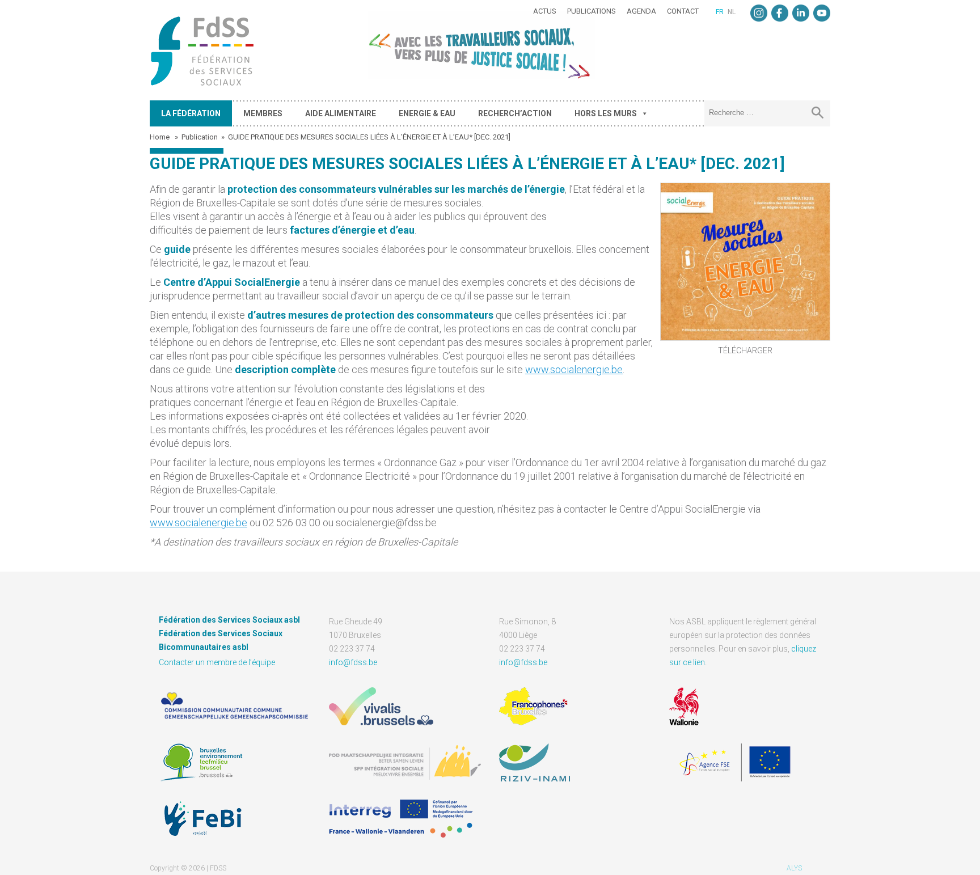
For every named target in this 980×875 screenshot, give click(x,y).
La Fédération (191, 113)
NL (732, 12)
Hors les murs (606, 113)
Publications (591, 11)
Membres (262, 113)
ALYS (794, 868)
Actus (544, 11)
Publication (199, 137)
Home (160, 137)
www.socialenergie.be (574, 369)
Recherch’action (515, 113)
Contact (683, 11)
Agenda (641, 11)
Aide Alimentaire (340, 113)
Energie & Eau (427, 113)
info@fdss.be (353, 662)
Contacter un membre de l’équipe (217, 662)
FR (720, 12)
